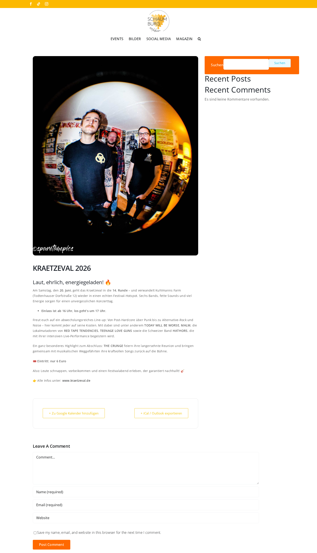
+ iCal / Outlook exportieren (161, 413)
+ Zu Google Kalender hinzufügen (74, 413)
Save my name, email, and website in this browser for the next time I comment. (99, 532)
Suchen (217, 65)
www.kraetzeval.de (76, 380)
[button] (199, 38)
